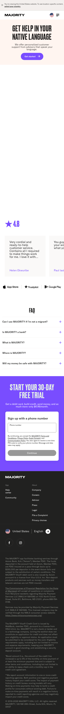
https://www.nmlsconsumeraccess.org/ (23, 615)
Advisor (35, 500)
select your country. (12, 6)
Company (36, 490)
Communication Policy (16, 440)
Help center (8, 491)
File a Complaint (40, 515)
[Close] (2, 5)
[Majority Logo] (15, 15)
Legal (34, 510)
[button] (32, 322)
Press (34, 505)
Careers (35, 495)
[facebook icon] (9, 542)
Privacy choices (39, 520)
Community (10, 497)
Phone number (15, 425)
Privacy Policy (22, 438)
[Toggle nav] (57, 15)
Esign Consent (34, 438)
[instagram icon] (20, 542)
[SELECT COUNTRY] (13, 428)
